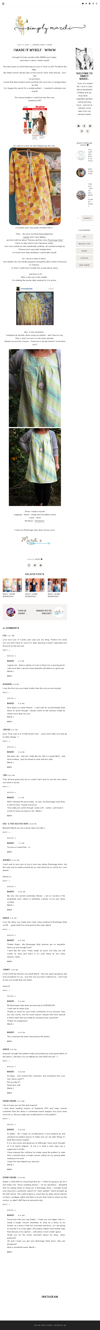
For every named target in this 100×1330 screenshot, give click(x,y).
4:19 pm (15, 684)
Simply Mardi (47, 1325)
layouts (84, 258)
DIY (84, 237)
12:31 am (21, 1101)
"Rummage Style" (55, 240)
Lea (5, 636)
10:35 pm (21, 1178)
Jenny (6, 970)
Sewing (36, 45)
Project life (84, 244)
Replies (10, 656)
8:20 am (11, 775)
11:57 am (11, 636)
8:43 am (21, 1130)
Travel (84, 251)
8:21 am (21, 1215)
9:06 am (21, 892)
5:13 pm (21, 704)
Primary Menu (2, 4)
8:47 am (21, 940)
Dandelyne (39, 521)
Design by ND (60, 1325)
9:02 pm (21, 1032)
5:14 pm (21, 752)
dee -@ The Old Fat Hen (15, 824)
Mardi (10, 661)
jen (5, 775)
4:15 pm (13, 1049)
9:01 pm (21, 1001)
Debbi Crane (10, 1101)
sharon (7, 684)
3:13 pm (13, 918)
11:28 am (14, 970)
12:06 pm (32, 824)
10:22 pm (15, 860)
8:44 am (21, 1072)
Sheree (7, 860)
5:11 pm (21, 661)
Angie (6, 918)
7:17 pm (21, 798)
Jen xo (6, 730)
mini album (84, 265)
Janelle (26, 237)
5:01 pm (14, 730)
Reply (5, 650)
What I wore (46, 45)
